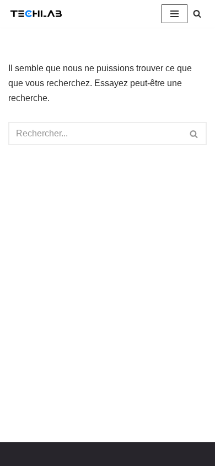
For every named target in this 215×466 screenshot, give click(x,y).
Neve (18, 454)
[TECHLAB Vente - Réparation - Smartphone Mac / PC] (38, 14)
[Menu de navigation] (174, 13)
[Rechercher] (197, 13)
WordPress (110, 454)
